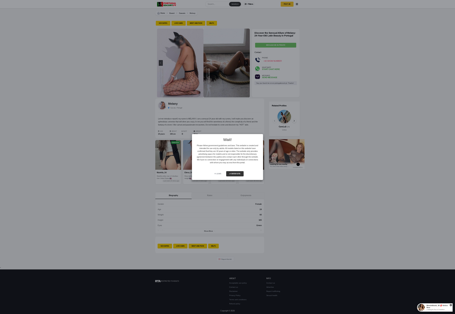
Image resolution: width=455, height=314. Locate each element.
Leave (218, 174)
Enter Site (235, 174)
